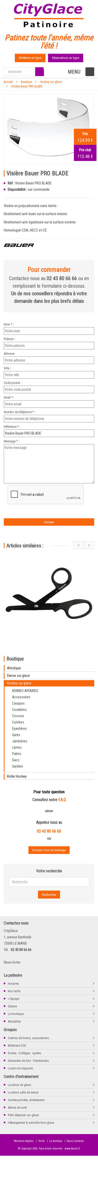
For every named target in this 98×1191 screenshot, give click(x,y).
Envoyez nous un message (49, 850)
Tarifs (41, 1141)
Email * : (9, 397)
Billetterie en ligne (30, 58)
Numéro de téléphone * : (19, 412)
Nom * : (9, 324)
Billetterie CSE (17, 1045)
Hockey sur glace (51, 82)
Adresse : (10, 353)
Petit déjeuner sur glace (23, 1115)
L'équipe (13, 999)
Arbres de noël (17, 1107)
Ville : (7, 368)
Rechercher (49, 895)
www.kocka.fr (72, 1148)
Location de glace (19, 1085)
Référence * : (12, 426)
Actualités (14, 1021)
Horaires (13, 983)
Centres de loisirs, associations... (29, 1038)
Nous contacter (75, 1141)
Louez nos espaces (20, 1068)
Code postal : (12, 382)
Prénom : (9, 339)
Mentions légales (24, 1141)
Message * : (11, 441)
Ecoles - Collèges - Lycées (24, 1053)
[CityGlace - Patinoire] (49, 14)
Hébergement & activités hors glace (31, 1122)
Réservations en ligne (65, 58)
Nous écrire (12, 962)
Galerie (12, 1006)
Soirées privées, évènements (26, 1100)
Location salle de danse (23, 1092)
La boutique (16, 1014)
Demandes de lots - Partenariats (28, 1061)
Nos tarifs (14, 991)
